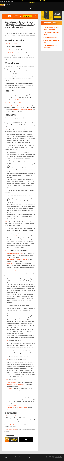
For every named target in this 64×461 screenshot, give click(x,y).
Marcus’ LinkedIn (8, 53)
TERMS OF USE (11, 1)
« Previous (17, 11)
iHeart (15, 43)
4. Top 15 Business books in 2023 (51, 41)
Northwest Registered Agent (12, 105)
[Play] (9, 16)
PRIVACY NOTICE (3, 1)
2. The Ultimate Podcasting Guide (51, 33)
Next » (23, 11)
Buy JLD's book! (27, 16)
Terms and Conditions (8, 459)
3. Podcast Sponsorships (50, 37)
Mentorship (7, 102)
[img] (36, 17)
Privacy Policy (19, 459)
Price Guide (7, 56)
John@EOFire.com (20, 102)
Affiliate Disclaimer (28, 459)
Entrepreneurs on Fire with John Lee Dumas (5, 4)
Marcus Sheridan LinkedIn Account (16, 384)
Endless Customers (9, 50)
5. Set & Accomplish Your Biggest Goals (50, 46)
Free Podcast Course (11, 425)
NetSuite (7, 94)
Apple (6, 43)
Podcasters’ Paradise (11, 429)
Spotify (10, 43)
